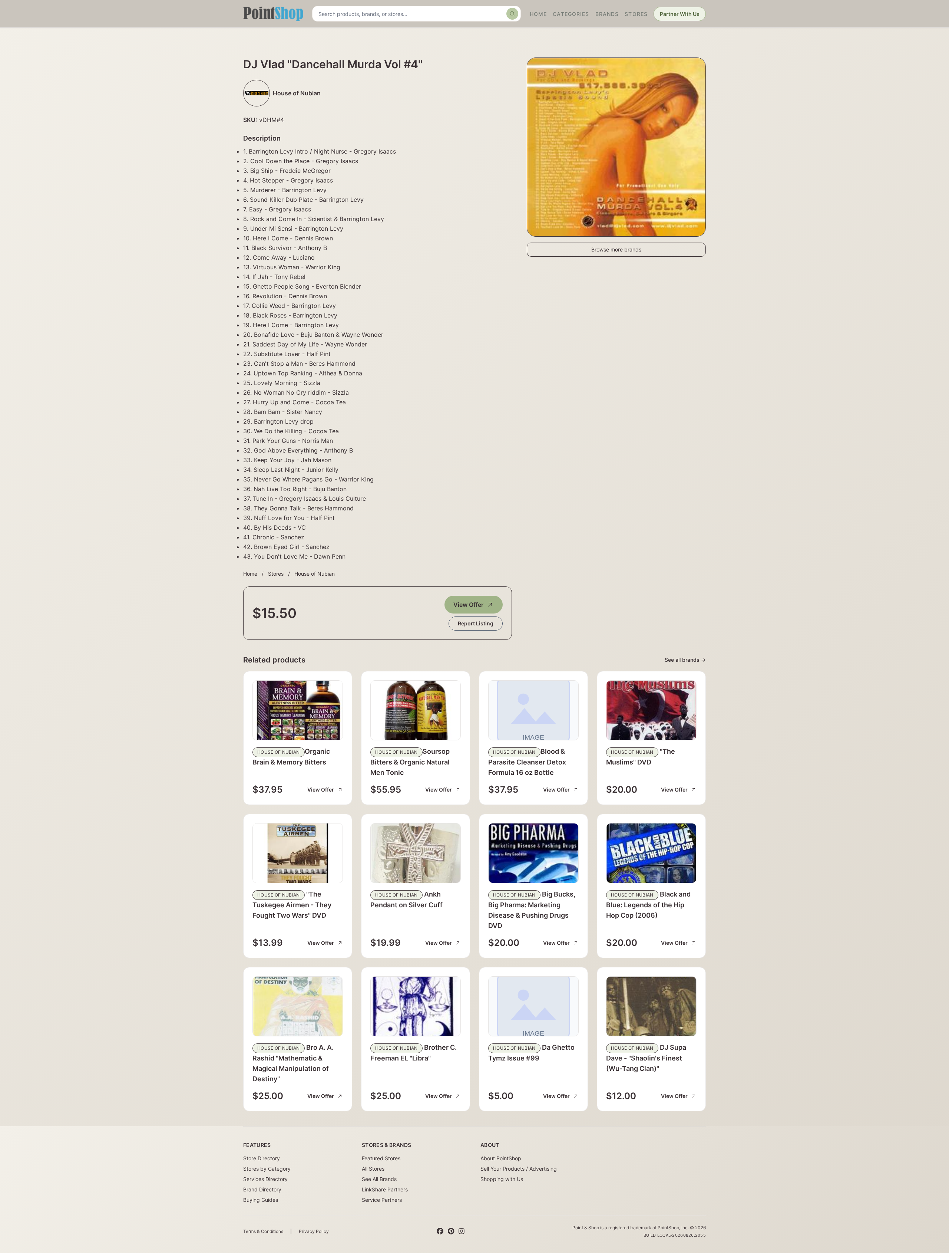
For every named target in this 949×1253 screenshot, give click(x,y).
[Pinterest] (451, 1231)
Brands (607, 14)
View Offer (468, 604)
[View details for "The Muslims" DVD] (651, 710)
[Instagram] (461, 1231)
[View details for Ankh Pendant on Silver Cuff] (415, 853)
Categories (571, 14)
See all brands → (685, 660)
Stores (636, 14)
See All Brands (379, 1179)
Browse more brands (616, 249)
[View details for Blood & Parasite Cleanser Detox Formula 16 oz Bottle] (533, 710)
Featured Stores (381, 1158)
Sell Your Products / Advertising (518, 1168)
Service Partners (382, 1200)
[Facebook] (440, 1231)
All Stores (373, 1168)
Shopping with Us (501, 1179)
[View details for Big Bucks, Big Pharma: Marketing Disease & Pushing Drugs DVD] (533, 853)
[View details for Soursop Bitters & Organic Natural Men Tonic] (415, 710)
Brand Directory (262, 1189)
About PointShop (500, 1158)
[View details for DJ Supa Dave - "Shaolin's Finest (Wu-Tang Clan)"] (651, 1006)
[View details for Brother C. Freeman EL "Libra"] (415, 1006)
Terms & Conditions (263, 1231)
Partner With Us (680, 14)
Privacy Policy (314, 1231)
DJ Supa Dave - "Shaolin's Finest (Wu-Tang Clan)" (646, 1057)
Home (538, 14)
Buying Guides (260, 1200)
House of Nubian (314, 573)
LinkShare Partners (385, 1189)
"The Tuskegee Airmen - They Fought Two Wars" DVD (291, 904)
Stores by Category (267, 1168)
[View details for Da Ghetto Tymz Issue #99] (533, 1006)
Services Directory (265, 1179)
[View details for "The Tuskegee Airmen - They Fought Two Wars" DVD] (297, 853)
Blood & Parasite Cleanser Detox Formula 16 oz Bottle (527, 761)
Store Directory (261, 1158)
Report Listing (475, 623)
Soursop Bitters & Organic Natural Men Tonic (410, 761)
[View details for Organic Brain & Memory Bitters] (297, 710)
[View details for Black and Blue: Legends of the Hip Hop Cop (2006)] (651, 853)
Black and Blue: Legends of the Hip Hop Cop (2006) (648, 904)
